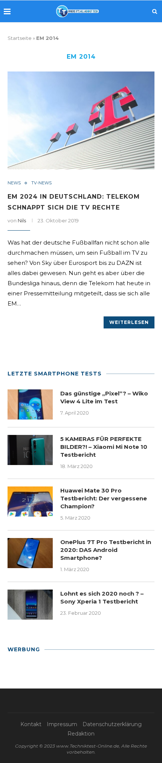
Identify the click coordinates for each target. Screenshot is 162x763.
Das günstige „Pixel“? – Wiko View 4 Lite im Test (104, 397)
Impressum (62, 724)
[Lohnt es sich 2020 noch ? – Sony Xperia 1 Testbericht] (30, 605)
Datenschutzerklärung (112, 724)
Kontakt (30, 724)
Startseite (20, 38)
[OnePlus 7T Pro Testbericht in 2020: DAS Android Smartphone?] (30, 553)
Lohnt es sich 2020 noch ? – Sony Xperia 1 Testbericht (102, 597)
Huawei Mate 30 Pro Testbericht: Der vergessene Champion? (103, 498)
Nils (22, 220)
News (14, 183)
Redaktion (81, 733)
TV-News (41, 183)
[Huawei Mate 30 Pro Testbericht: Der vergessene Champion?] (30, 501)
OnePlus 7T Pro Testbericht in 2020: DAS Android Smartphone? (105, 549)
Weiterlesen (129, 322)
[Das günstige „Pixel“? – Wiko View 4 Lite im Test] (30, 404)
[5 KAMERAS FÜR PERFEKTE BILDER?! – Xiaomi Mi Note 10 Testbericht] (30, 450)
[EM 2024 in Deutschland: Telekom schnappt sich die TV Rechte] (81, 120)
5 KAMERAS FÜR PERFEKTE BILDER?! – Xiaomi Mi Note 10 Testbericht (103, 446)
